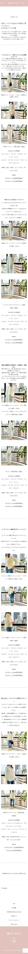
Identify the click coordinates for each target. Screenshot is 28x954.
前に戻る (5, 888)
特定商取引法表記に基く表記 (14, 912)
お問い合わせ (14, 924)
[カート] (22, 3)
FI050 (11, 640)
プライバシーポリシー (14, 920)
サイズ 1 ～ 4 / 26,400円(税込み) (14, 672)
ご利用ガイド (14, 916)
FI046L (20, 471)
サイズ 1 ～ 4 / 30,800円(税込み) (14, 178)
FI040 (18, 146)
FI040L (22, 146)
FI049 (11, 308)
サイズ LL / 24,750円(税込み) (14, 850)
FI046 (16, 471)
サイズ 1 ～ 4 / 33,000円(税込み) (14, 339)
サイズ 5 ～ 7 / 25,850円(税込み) (14, 506)
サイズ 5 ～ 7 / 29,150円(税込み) (14, 675)
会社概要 (14, 907)
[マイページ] (26, 3)
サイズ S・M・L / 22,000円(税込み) (14, 847)
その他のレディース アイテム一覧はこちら (14, 873)
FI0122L (14, 815)
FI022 (22, 812)
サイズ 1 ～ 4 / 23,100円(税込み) (14, 503)
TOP (14, 903)
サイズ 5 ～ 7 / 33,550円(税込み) (14, 181)
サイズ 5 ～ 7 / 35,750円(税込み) (14, 342)
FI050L (15, 640)
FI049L (15, 308)
